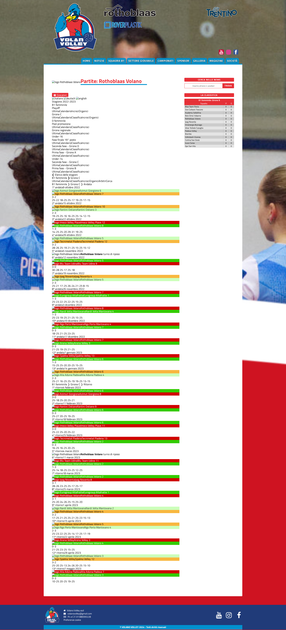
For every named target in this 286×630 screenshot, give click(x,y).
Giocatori (61, 95)
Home (86, 61)
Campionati (165, 61)
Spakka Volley (83, 356)
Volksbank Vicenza (192, 137)
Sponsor (183, 61)
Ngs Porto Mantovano (96, 324)
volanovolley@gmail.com (80, 613)
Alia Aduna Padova (91, 375)
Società (232, 61)
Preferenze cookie (72, 620)
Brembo (188, 133)
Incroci (75, 111)
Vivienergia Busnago (193, 124)
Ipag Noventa (82, 276)
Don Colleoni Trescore (194, 109)
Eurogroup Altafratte (95, 295)
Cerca (109, 181)
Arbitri (102, 181)
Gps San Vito (190, 146)
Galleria (199, 61)
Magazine (216, 61)
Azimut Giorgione (89, 191)
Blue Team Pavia (192, 106)
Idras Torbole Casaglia (194, 127)
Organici (83, 111)
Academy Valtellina (193, 112)
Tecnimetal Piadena (93, 241)
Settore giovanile (141, 61)
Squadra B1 (116, 61)
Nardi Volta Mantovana (99, 311)
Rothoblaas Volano (91, 194)
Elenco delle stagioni (66, 175)
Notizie (99, 61)
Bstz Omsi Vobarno (193, 115)
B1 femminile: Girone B (209, 100)
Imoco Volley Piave (91, 222)
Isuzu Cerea (190, 143)
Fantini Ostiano (85, 210)
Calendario (65, 111)
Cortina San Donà (192, 140)
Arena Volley (81, 343)
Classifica (76, 117)
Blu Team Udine (86, 264)
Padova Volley (191, 130)
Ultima (55, 111)
